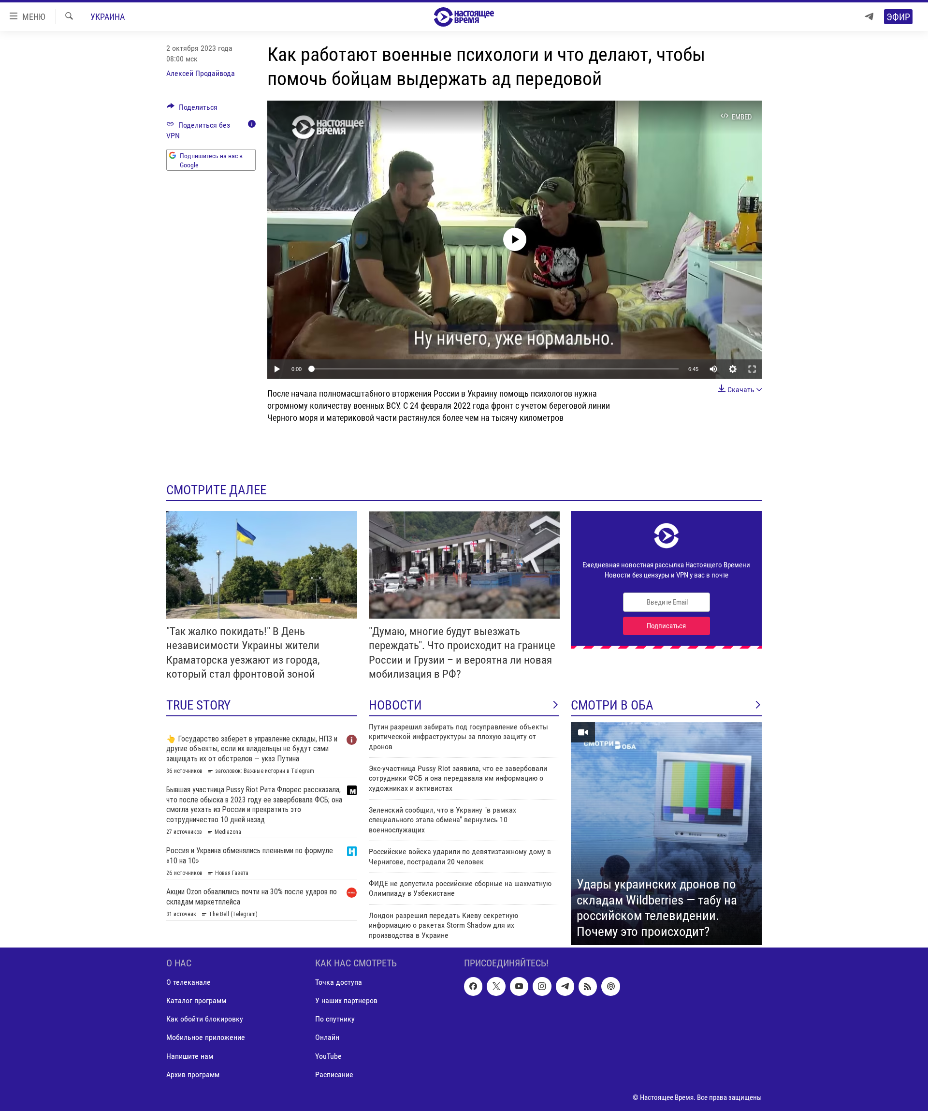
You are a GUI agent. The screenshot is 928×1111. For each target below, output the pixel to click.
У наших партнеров (346, 1000)
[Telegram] (869, 16)
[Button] (192, 110)
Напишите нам (189, 1056)
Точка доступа (338, 982)
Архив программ (192, 1074)
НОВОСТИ (395, 705)
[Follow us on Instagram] (542, 986)
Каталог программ (196, 1000)
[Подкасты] (610, 986)
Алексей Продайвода (200, 73)
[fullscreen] (752, 369)
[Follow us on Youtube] (519, 986)
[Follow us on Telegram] (565, 986)
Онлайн (327, 1037)
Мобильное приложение (205, 1037)
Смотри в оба (612, 705)
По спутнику (335, 1018)
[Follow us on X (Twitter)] (496, 986)
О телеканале (188, 982)
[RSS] (588, 986)
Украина (107, 17)
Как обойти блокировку (204, 1018)
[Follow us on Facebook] (473, 986)
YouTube (328, 1056)
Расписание (334, 1074)
